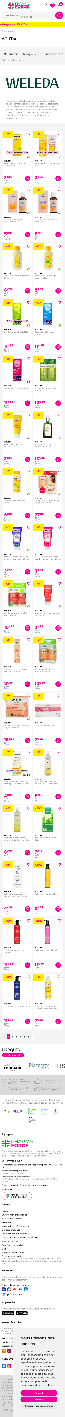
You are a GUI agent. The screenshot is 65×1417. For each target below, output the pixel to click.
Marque (28, 54)
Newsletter (7, 1222)
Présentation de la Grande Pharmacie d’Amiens (25, 1185)
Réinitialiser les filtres (11, 60)
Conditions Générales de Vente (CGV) (20, 1237)
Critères (9, 54)
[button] (4, 5)
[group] (21, 1066)
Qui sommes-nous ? (12, 1160)
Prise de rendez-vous (12, 1218)
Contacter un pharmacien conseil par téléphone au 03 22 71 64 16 (32, 1166)
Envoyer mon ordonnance (14, 1215)
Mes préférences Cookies (14, 1252)
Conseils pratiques (11, 1230)
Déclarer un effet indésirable (15, 1234)
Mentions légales (10, 1241)
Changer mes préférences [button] (39, 1406)
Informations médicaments (15, 1226)
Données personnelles (12, 1245)
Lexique (5, 1211)
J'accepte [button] (39, 1393)
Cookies (6, 1249)
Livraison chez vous (11, 1342)
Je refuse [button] (39, 1399)
